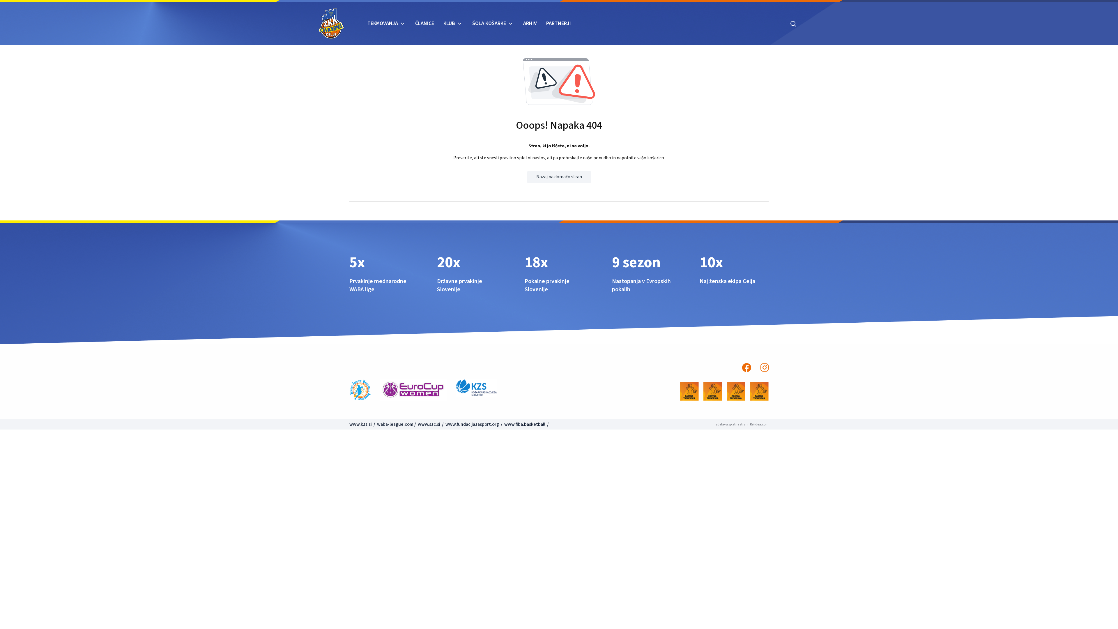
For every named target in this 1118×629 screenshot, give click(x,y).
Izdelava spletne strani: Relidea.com (742, 424)
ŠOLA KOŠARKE (489, 23)
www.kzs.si (361, 424)
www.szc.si (429, 424)
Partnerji (558, 23)
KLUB (449, 23)
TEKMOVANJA (382, 23)
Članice (424, 23)
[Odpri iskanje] (793, 23)
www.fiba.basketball (524, 424)
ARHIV (530, 23)
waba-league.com (395, 424)
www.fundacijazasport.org (472, 424)
